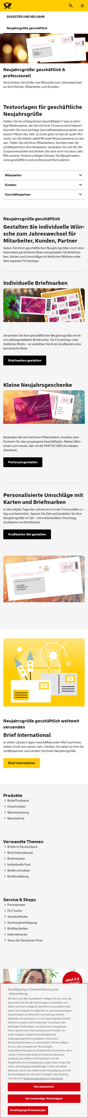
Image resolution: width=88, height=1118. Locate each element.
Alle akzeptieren (44, 1086)
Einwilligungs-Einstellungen (28, 1110)
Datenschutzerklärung (36, 1078)
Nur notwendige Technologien (44, 1098)
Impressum (56, 1078)
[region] (44, 1050)
